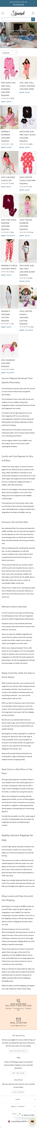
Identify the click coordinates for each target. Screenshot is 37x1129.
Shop (18, 1099)
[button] (7, 98)
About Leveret (18, 1106)
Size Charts (18, 1092)
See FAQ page (18, 1073)
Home (12, 30)
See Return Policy (18, 1051)
